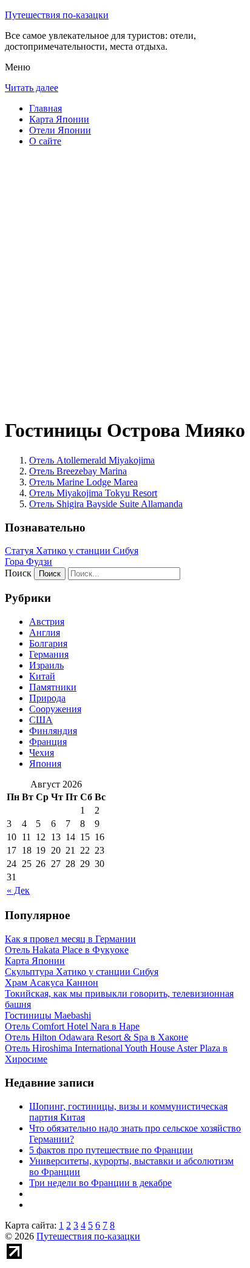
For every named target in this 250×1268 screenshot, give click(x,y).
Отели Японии (60, 130)
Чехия (41, 752)
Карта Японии (59, 119)
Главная (45, 108)
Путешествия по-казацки (57, 15)
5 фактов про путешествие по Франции (111, 1150)
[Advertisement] (125, 281)
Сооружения (55, 709)
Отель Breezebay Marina (78, 471)
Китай (42, 676)
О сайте (45, 141)
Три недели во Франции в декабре (100, 1183)
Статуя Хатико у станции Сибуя (71, 550)
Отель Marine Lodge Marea (83, 482)
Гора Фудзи (28, 561)
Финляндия (53, 731)
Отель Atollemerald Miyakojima (92, 460)
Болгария (48, 643)
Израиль (46, 665)
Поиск (18, 573)
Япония (45, 763)
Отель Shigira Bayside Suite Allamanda (106, 504)
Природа (47, 698)
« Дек (18, 890)
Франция (48, 742)
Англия (44, 632)
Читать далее (31, 88)
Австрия (46, 621)
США (41, 720)
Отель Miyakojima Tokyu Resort (93, 493)
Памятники (52, 687)
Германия (49, 654)
